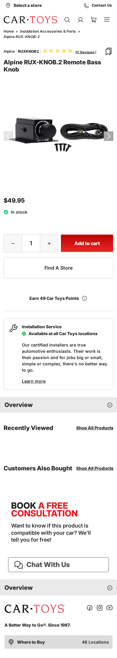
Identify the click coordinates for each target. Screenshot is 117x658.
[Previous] (8, 136)
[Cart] (93, 19)
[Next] (108, 136)
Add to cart (87, 243)
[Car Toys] (31, 19)
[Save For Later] (108, 51)
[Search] (67, 19)
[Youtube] (109, 609)
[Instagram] (100, 609)
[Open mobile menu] (106, 19)
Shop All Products (94, 427)
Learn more (34, 381)
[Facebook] (90, 609)
